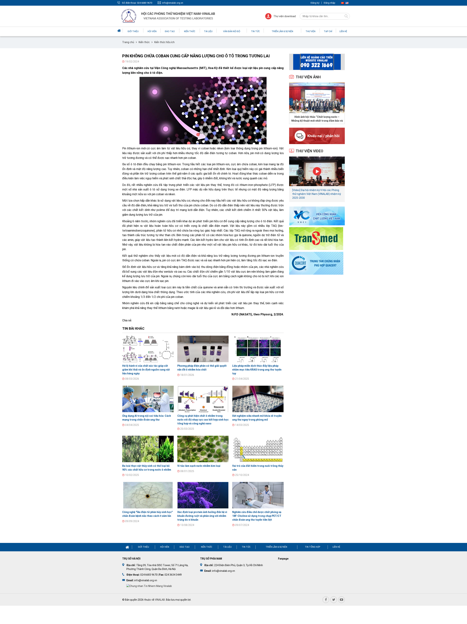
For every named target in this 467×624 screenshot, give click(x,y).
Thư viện (310, 31)
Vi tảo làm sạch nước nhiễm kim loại (198, 465)
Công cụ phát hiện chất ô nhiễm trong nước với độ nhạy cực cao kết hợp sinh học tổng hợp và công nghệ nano (203, 419)
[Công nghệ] (148, 495)
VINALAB (160, 599)
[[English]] (347, 2)
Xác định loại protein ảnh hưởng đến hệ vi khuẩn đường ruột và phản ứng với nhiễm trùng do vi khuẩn (202, 516)
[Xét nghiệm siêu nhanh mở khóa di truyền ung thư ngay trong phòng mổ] (258, 399)
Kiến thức (189, 31)
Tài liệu (208, 31)
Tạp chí (328, 31)
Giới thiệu (133, 31)
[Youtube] (341, 599)
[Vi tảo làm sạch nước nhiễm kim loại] (203, 449)
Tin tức (255, 31)
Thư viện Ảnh (308, 77)
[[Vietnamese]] (342, 2)
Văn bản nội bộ (231, 31)
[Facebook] (326, 599)
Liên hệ (343, 31)
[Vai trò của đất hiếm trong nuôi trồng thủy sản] (258, 449)
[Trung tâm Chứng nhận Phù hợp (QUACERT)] (316, 263)
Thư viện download (284, 16)
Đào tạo (170, 31)
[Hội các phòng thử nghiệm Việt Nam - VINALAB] (168, 16)
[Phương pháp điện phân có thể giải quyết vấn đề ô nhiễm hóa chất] (203, 349)
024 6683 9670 (144, 2)
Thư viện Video (309, 151)
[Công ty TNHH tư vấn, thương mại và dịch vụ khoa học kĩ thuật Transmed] (316, 238)
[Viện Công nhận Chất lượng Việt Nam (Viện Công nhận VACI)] (317, 215)
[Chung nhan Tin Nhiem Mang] (149, 586)
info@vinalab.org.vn (172, 2)
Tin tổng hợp (312, 547)
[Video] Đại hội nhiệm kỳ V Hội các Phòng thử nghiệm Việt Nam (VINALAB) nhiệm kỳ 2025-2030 (316, 194)
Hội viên (152, 31)
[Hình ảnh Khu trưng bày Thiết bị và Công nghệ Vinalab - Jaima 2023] (317, 98)
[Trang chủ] (119, 30)
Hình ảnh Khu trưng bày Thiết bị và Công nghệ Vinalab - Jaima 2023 (317, 118)
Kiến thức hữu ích (164, 42)
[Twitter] (333, 599)
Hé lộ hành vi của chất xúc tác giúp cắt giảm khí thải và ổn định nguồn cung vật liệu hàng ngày (146, 369)
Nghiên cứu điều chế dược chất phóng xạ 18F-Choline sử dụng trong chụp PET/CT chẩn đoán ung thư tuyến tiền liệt (256, 516)
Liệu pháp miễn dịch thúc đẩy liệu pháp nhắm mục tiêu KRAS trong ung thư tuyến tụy (256, 369)
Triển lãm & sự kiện (282, 31)
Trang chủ (128, 42)
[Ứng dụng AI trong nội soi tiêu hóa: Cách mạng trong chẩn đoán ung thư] (148, 399)
